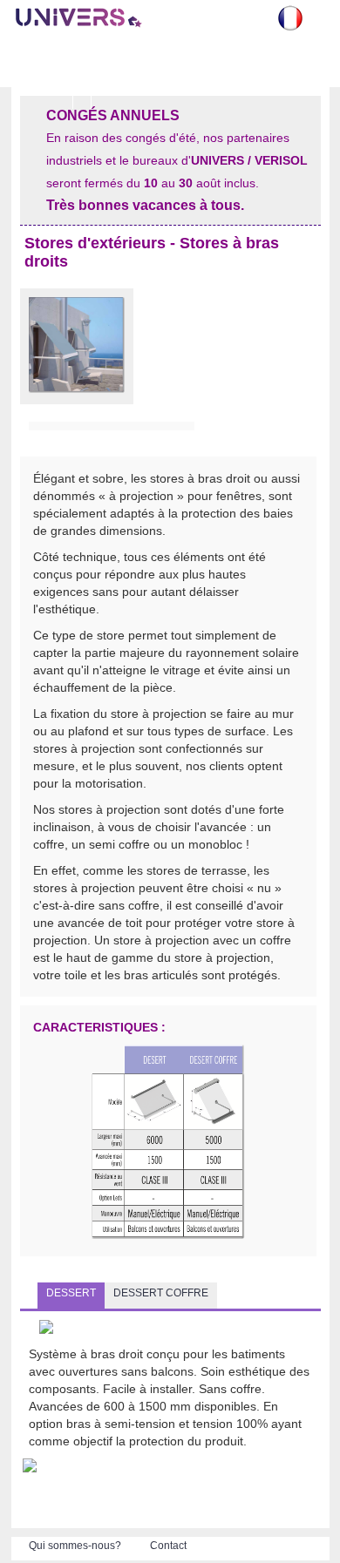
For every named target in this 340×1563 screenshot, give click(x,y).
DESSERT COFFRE (160, 1293)
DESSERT (71, 1293)
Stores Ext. (289, 64)
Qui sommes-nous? (75, 1545)
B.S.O (166, 58)
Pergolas (41, 89)
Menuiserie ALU (227, 64)
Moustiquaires (108, 58)
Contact (168, 1545)
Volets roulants (41, 64)
